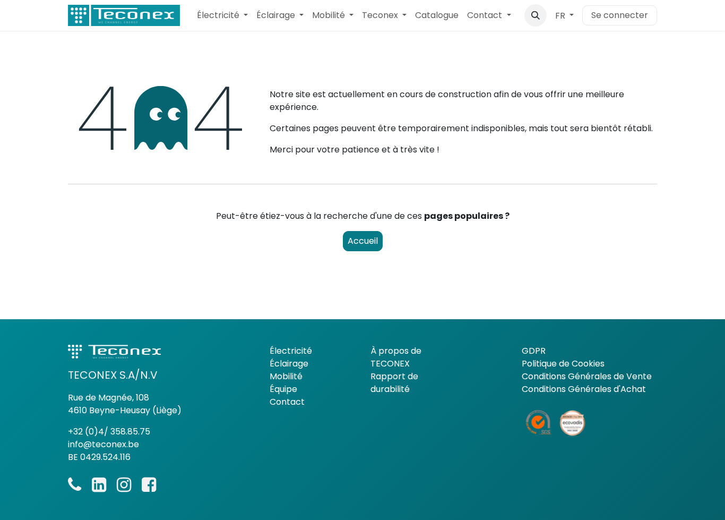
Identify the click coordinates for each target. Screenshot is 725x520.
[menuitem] (222, 15)
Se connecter (619, 15)
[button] (535, 15)
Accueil (363, 241)
